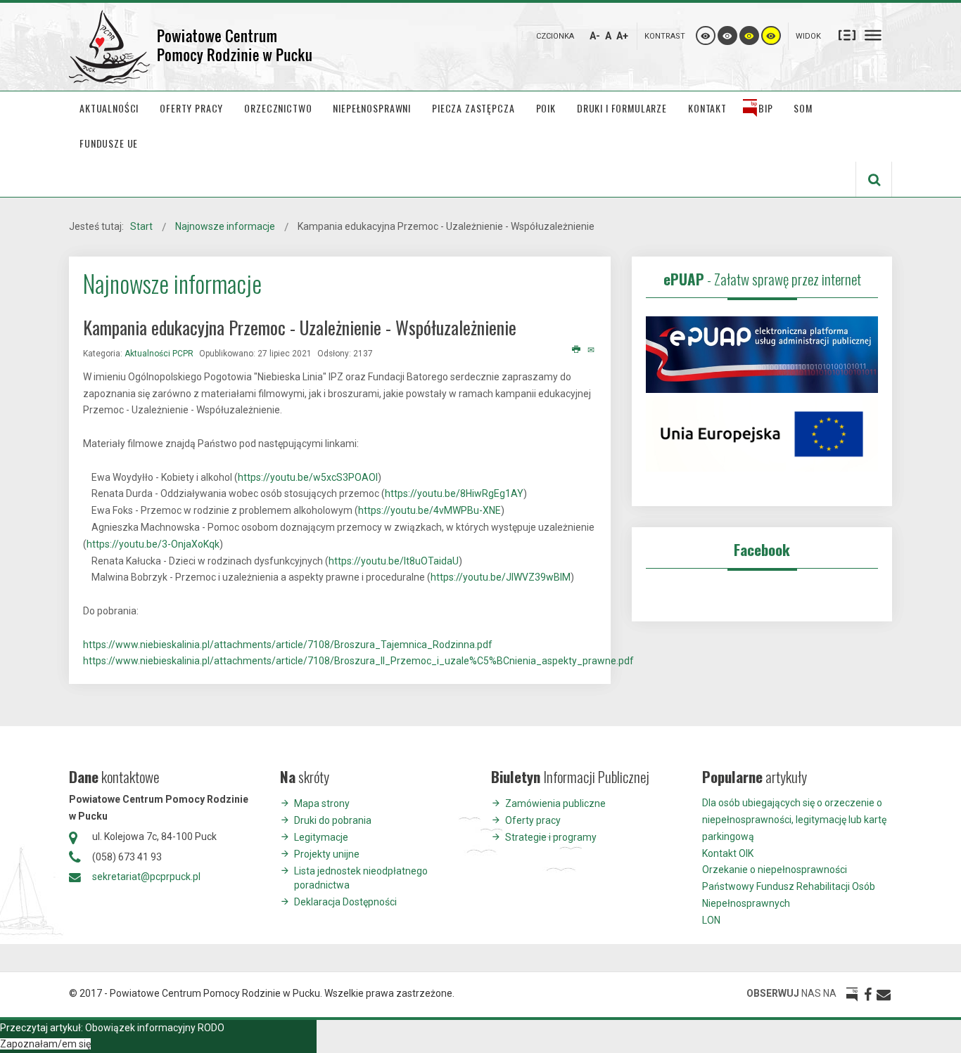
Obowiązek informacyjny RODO (154, 1027)
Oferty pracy (533, 820)
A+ (622, 35)
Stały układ (847, 34)
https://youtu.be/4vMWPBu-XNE (429, 510)
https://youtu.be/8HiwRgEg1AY (454, 493)
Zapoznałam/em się (45, 1043)
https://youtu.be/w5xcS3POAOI (308, 477)
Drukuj (576, 350)
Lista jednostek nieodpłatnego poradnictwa (361, 878)
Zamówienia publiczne (555, 803)
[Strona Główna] (192, 47)
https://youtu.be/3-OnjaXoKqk (153, 544)
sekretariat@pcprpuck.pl (146, 876)
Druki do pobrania (332, 820)
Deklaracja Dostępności (345, 901)
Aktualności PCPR (159, 353)
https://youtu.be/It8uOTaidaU (394, 561)
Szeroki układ (873, 34)
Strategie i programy (551, 837)
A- (595, 35)
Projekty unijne (326, 854)
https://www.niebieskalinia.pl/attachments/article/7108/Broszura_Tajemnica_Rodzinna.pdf (287, 644)
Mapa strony (322, 803)
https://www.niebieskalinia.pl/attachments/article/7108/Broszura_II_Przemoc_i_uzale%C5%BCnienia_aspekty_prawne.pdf (358, 660)
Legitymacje (321, 837)
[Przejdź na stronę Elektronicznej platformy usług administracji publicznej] (762, 353)
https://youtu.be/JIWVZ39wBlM (501, 577)
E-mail (592, 350)
